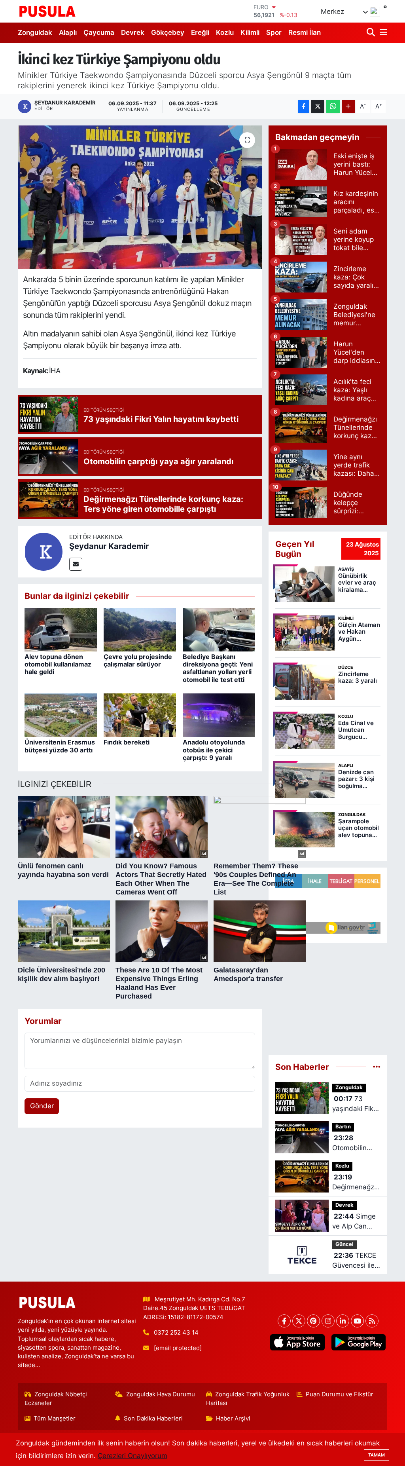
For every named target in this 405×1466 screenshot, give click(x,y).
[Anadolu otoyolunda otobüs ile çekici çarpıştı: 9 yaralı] (219, 715)
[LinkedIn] (342, 1320)
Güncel (344, 1244)
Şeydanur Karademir (109, 546)
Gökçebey (167, 32)
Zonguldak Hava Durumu (160, 1394)
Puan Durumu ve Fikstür (339, 1394)
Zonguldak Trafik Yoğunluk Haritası (248, 1399)
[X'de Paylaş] (317, 106)
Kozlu (225, 32)
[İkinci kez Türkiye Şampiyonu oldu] (140, 197)
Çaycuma (98, 32)
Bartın (343, 1127)
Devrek (132, 32)
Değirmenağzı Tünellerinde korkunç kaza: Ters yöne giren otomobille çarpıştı (354, 1183)
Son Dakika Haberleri (153, 1418)
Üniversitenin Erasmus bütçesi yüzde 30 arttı (60, 746)
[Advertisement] (328, 996)
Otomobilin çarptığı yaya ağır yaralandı (353, 1143)
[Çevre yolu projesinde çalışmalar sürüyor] (140, 629)
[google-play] (358, 1342)
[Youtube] (357, 1320)
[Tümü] (376, 1067)
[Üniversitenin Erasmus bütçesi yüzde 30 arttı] (61, 715)
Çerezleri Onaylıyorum (132, 1456)
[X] (298, 1320)
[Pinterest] (313, 1320)
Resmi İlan (304, 32)
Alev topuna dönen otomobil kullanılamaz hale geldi (58, 664)
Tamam (376, 1455)
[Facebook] (284, 1320)
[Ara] (372, 32)
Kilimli (249, 32)
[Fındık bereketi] (140, 715)
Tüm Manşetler (55, 1418)
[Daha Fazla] (348, 106)
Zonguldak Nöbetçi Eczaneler (56, 1399)
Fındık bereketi (127, 742)
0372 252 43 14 (176, 1332)
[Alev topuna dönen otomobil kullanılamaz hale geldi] (61, 629)
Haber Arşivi (233, 1418)
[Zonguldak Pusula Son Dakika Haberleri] (47, 11)
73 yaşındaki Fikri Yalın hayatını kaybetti (354, 1104)
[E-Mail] (75, 564)
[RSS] (372, 1320)
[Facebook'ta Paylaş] (303, 106)
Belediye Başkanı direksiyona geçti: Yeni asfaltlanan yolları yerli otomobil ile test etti (218, 668)
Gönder (42, 1106)
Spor (274, 32)
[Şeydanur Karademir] (43, 551)
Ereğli (200, 32)
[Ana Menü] (382, 32)
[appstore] (297, 1342)
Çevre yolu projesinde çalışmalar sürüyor (138, 660)
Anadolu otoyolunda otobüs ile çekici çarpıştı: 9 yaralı (214, 749)
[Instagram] (328, 1320)
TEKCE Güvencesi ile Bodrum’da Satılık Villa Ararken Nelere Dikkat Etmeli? (356, 1261)
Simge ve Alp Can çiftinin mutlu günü (354, 1222)
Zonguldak (35, 32)
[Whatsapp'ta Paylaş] (333, 106)
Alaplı (68, 32)
